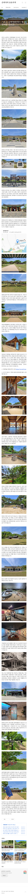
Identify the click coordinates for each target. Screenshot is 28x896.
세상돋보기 (24, 7)
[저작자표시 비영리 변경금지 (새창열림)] (17, 819)
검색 (23, 3)
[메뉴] (25, 2)
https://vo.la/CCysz (21, 369)
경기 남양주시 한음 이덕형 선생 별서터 (10, 830)
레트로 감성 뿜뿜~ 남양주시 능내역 (9, 833)
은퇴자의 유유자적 (9, 2)
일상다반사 (16, 7)
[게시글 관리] (8, 819)
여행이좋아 (8, 7)
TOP (25, 892)
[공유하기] (6, 819)
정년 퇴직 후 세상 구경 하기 (6, 873)
